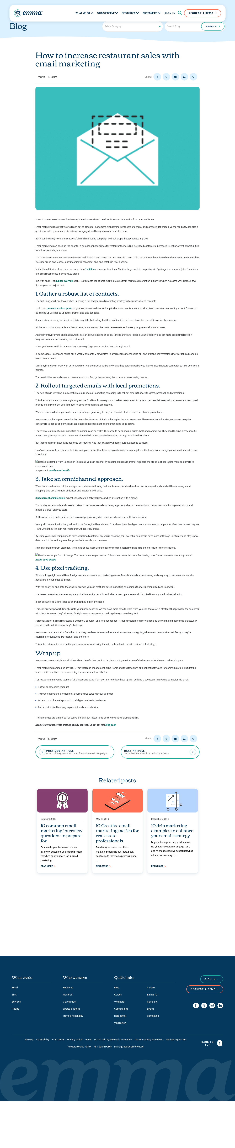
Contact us (153, 1015)
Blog (116, 987)
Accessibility (42, 1039)
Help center (120, 1015)
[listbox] (132, 26)
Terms (88, 1039)
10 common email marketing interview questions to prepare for (61, 833)
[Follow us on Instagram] (212, 1005)
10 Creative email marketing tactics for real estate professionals (117, 833)
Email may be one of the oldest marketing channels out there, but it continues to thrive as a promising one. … (116, 854)
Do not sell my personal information (113, 1039)
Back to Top (207, 1043)
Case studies (121, 1008)
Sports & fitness (71, 1008)
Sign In (170, 13)
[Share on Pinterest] (193, 77)
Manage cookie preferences (128, 1046)
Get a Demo (116, 939)
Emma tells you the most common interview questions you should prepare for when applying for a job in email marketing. (61, 854)
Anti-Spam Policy (103, 1046)
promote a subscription (59, 308)
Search (211, 26)
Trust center (58, 1039)
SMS (14, 994)
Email (15, 987)
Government (69, 1001)
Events (150, 1008)
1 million (90, 269)
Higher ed (68, 987)
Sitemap (29, 1039)
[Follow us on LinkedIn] (220, 1005)
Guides (118, 994)
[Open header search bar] (180, 13)
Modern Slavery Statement (149, 1039)
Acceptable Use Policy (79, 1046)
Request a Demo (203, 989)
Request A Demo (201, 13)
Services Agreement (175, 1039)
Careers (151, 987)
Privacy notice (74, 1039)
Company (152, 1001)
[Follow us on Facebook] (196, 1005)
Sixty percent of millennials (50, 498)
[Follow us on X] (204, 1005)
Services (16, 1001)
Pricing (15, 1008)
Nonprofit (68, 994)
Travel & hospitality (73, 1015)
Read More (47, 866)
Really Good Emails (59, 470)
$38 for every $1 (64, 281)
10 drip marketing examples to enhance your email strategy (172, 830)
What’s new (120, 1022)
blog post (110, 725)
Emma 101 (153, 994)
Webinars (119, 1001)
